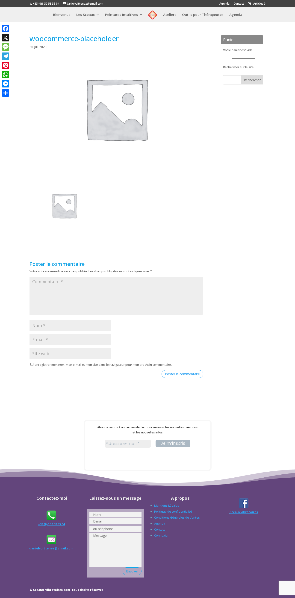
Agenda (224, 4)
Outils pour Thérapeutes (203, 15)
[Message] (5, 47)
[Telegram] (5, 56)
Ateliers (169, 15)
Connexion (161, 535)
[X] (5, 37)
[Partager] (5, 93)
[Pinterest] (5, 65)
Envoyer (132, 571)
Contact (239, 4)
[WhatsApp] (5, 74)
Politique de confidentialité (173, 511)
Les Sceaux (85, 15)
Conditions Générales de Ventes (177, 517)
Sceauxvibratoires (244, 512)
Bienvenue (62, 15)
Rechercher (252, 80)
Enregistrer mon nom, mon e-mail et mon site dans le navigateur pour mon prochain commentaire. (103, 365)
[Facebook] (5, 28)
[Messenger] (5, 83)
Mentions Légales (166, 505)
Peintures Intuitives (121, 15)
